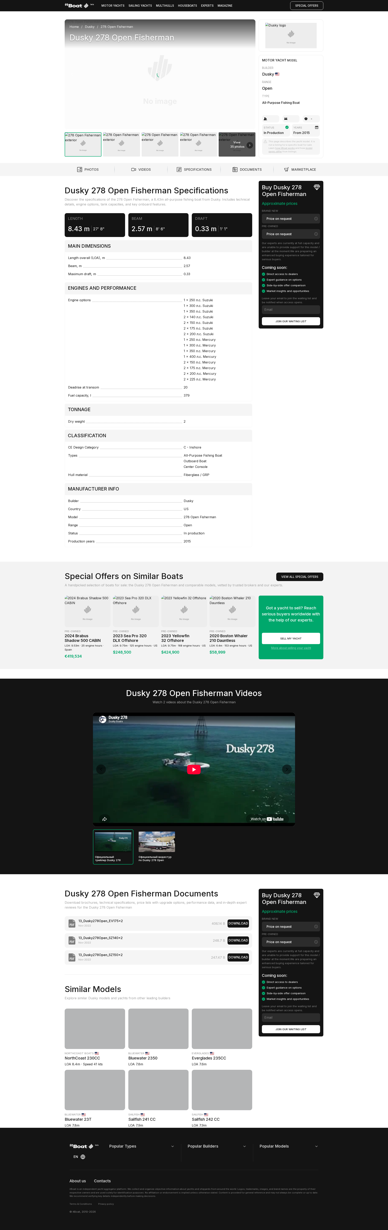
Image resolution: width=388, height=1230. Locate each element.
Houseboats (187, 5)
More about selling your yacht (291, 648)
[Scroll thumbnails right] (250, 145)
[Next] (248, 74)
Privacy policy (106, 1204)
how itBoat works (285, 148)
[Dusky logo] (291, 35)
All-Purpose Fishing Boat (281, 103)
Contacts (102, 1180)
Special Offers (306, 5)
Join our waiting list (291, 321)
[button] (160, 74)
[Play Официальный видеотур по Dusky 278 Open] (157, 841)
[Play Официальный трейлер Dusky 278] (113, 841)
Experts (207, 5)
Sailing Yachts (140, 5)
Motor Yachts (112, 5)
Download (238, 923)
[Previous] (72, 74)
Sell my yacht (291, 638)
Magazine (225, 5)
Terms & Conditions (81, 1204)
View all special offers (299, 576)
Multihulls (165, 5)
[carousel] (160, 86)
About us (78, 1180)
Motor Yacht (274, 60)
